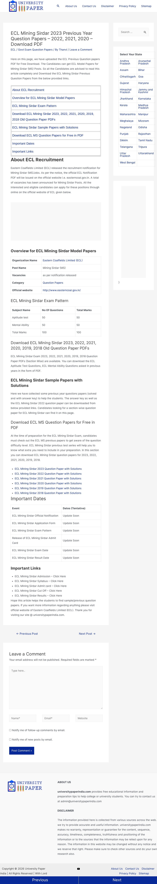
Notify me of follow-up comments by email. (38, 730)
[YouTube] (78, 868)
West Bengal (127, 162)
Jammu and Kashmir (145, 91)
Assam (124, 70)
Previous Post (27, 633)
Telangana (126, 146)
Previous (40, 880)
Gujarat (124, 83)
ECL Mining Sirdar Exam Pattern (34, 106)
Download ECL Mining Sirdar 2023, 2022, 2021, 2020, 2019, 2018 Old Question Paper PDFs (53, 116)
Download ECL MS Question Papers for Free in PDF (47, 135)
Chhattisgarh (128, 76)
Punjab (124, 133)
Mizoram (143, 120)
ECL (13, 49)
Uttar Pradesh (125, 154)
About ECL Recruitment (28, 90)
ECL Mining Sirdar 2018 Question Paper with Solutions (48, 493)
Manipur (143, 114)
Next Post (87, 633)
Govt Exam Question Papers (35, 49)
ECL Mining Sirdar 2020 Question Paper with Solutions (48, 483)
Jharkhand (126, 98)
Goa (140, 76)
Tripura (142, 146)
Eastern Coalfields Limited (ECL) (63, 260)
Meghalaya (126, 120)
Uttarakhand (146, 153)
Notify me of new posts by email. (32, 739)
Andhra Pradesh (125, 62)
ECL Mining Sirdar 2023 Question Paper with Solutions (48, 468)
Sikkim (124, 140)
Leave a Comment (81, 49)
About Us (71, 6)
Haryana (143, 83)
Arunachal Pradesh (144, 62)
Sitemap (146, 6)
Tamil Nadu (145, 140)
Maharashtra (128, 114)
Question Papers (53, 282)
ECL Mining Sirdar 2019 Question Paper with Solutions (48, 488)
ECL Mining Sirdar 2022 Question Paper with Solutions (48, 473)
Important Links (22, 151)
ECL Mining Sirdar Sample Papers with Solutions (45, 127)
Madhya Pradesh (143, 106)
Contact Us (89, 6)
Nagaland (126, 127)
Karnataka (144, 98)
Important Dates (23, 143)
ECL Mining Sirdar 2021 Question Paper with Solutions (48, 478)
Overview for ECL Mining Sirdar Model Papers (43, 98)
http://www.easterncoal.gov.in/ (62, 290)
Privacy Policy (127, 6)
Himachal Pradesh (125, 91)
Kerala (124, 105)
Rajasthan (144, 133)
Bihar (141, 70)
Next (117, 880)
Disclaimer (107, 6)
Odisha (142, 127)
